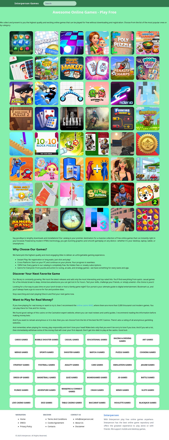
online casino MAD (85, 305)
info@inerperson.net (84, 419)
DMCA (23, 423)
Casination (56, 312)
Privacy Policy (26, 426)
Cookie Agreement (56, 423)
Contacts (51, 426)
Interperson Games (27, 3)
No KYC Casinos (103, 320)
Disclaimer (79, 426)
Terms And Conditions (57, 419)
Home (22, 419)
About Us (79, 423)
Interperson (111, 415)
